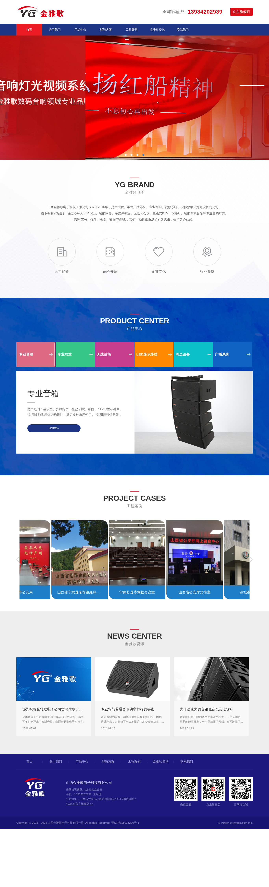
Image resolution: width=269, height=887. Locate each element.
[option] (134, 98)
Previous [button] (17, 559)
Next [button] (251, 559)
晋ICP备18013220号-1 (125, 822)
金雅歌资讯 (157, 29)
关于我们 (55, 29)
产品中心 (80, 29)
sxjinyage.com (238, 822)
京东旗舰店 (241, 12)
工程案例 (131, 29)
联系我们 (183, 29)
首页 (29, 29)
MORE (53, 428)
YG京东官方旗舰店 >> (79, 803)
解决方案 (106, 29)
